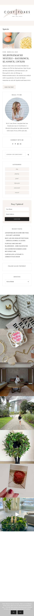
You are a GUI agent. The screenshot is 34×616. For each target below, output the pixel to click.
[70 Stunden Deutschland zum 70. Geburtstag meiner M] (17, 481)
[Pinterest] (16, 144)
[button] (17, 2)
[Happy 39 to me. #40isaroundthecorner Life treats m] (17, 345)
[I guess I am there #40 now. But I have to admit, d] (17, 312)
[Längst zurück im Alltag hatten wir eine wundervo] (17, 413)
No (20, 612)
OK (13, 612)
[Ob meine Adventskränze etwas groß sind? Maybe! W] (17, 447)
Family (17, 174)
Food (4, 52)
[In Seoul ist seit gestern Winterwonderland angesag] (17, 514)
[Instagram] (18, 144)
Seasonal (17, 188)
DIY (17, 169)
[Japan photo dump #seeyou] (17, 379)
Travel (17, 192)
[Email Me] (21, 144)
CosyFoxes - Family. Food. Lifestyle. (17, 13)
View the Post (9, 87)
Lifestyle (17, 183)
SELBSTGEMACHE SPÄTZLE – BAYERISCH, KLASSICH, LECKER (16, 58)
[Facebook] (13, 144)
